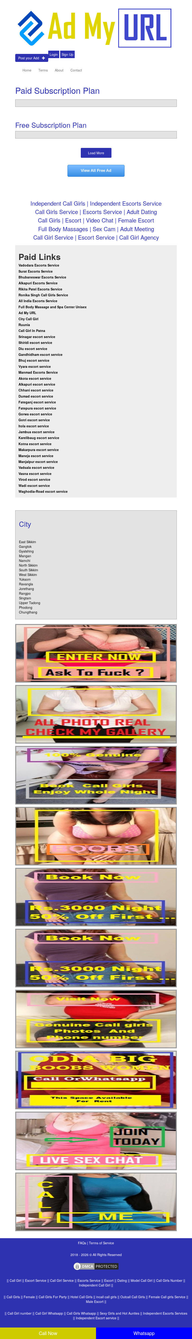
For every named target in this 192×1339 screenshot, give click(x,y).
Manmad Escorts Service (38, 372)
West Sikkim (28, 574)
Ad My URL (27, 312)
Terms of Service (101, 1243)
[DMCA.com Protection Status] (96, 1266)
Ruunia (24, 324)
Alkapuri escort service (36, 384)
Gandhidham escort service (40, 354)
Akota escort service (34, 378)
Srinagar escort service (36, 336)
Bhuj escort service (33, 360)
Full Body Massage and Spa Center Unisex (52, 307)
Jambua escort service (36, 431)
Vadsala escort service (36, 467)
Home (26, 70)
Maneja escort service (35, 455)
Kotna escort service (35, 443)
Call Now (48, 1333)
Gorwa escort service (35, 414)
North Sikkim (28, 565)
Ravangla (26, 584)
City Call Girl (28, 318)
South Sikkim (28, 570)
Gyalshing (26, 551)
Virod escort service (34, 479)
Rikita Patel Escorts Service (40, 289)
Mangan (25, 555)
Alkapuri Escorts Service (38, 283)
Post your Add (30, 58)
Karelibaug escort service (38, 437)
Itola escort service (33, 426)
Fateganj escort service (37, 402)
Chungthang (28, 612)
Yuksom (25, 579)
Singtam (25, 598)
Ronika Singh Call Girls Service (43, 295)
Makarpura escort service (38, 449)
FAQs (82, 1243)
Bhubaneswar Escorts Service (42, 277)
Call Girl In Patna (31, 330)
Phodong (25, 607)
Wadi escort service (34, 485)
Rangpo (25, 593)
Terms (43, 70)
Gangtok (25, 546)
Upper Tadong (29, 602)
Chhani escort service (35, 390)
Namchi (24, 560)
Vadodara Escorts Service (38, 265)
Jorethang (26, 588)
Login (54, 54)
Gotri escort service (34, 419)
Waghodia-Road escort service (43, 491)
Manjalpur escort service (38, 461)
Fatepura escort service (37, 408)
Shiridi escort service (35, 342)
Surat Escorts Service (35, 271)
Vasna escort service (35, 473)
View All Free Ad (96, 170)
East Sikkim (27, 541)
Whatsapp (144, 1333)
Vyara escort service (34, 366)
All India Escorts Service (37, 300)
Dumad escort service (35, 396)
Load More (96, 152)
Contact (76, 70)
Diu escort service (32, 348)
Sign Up (67, 54)
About (59, 70)
